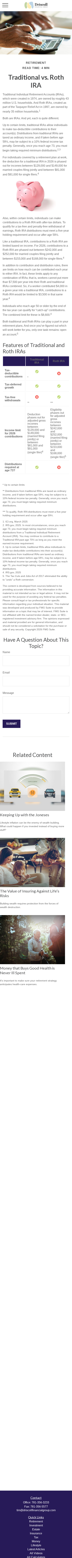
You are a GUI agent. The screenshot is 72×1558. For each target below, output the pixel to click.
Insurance (36, 1533)
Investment (36, 1525)
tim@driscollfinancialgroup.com (36, 1510)
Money (36, 1541)
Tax (36, 1537)
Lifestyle (36, 1545)
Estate (36, 1529)
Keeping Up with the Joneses (24, 814)
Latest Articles (36, 1549)
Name (6, 652)
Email (6, 672)
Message (8, 692)
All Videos (36, 1553)
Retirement (36, 1521)
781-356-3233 (40, 1502)
